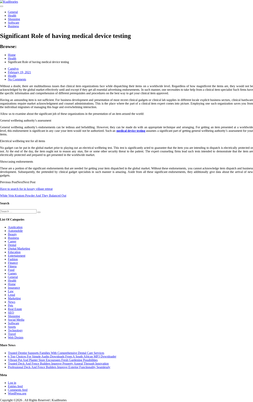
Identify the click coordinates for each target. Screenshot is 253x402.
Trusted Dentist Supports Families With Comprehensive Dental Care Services (56, 353)
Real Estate (15, 309)
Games (12, 273)
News (11, 302)
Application (15, 227)
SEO (11, 312)
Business (13, 26)
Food (11, 270)
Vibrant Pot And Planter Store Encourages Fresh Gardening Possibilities (53, 360)
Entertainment (16, 255)
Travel (12, 334)
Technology (15, 330)
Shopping (14, 19)
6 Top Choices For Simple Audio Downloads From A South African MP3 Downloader (62, 356)
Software (13, 22)
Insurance (14, 287)
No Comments (17, 79)
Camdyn (13, 68)
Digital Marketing (19, 248)
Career (12, 241)
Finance (13, 262)
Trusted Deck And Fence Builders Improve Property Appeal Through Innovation (58, 363)
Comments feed (17, 390)
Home (12, 284)
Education (14, 252)
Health (12, 15)
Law (11, 291)
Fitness (12, 266)
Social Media (16, 319)
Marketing (14, 298)
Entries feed (15, 386)
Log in (12, 382)
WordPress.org (17, 393)
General (13, 12)
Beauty (12, 234)
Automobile (15, 230)
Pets (10, 305)
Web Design (15, 337)
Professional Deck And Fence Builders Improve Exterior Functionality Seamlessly (59, 367)
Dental (12, 245)
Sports (12, 326)
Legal (11, 294)
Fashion (13, 259)
